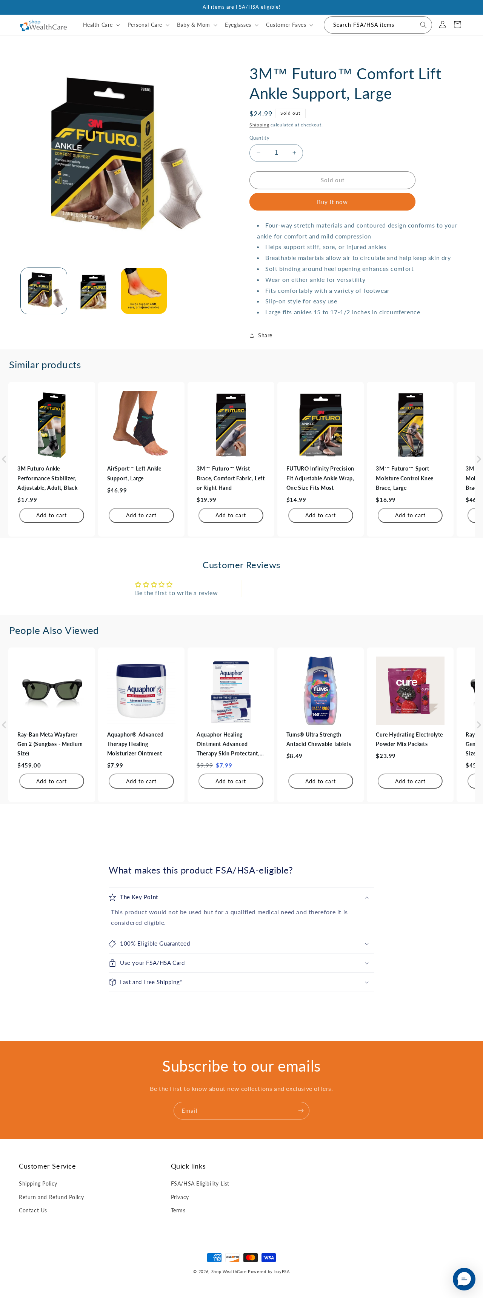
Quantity (259, 138)
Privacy (180, 1197)
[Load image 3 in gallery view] (144, 291)
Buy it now (332, 201)
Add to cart (51, 515)
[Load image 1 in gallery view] (44, 291)
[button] (100, 25)
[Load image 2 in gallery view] (94, 291)
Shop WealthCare (229, 1271)
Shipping (259, 125)
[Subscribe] (300, 1111)
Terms (178, 1210)
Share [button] (265, 335)
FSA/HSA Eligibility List (200, 1183)
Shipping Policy (38, 1183)
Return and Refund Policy (51, 1197)
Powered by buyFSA (269, 1271)
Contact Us (33, 1210)
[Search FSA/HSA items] (423, 25)
